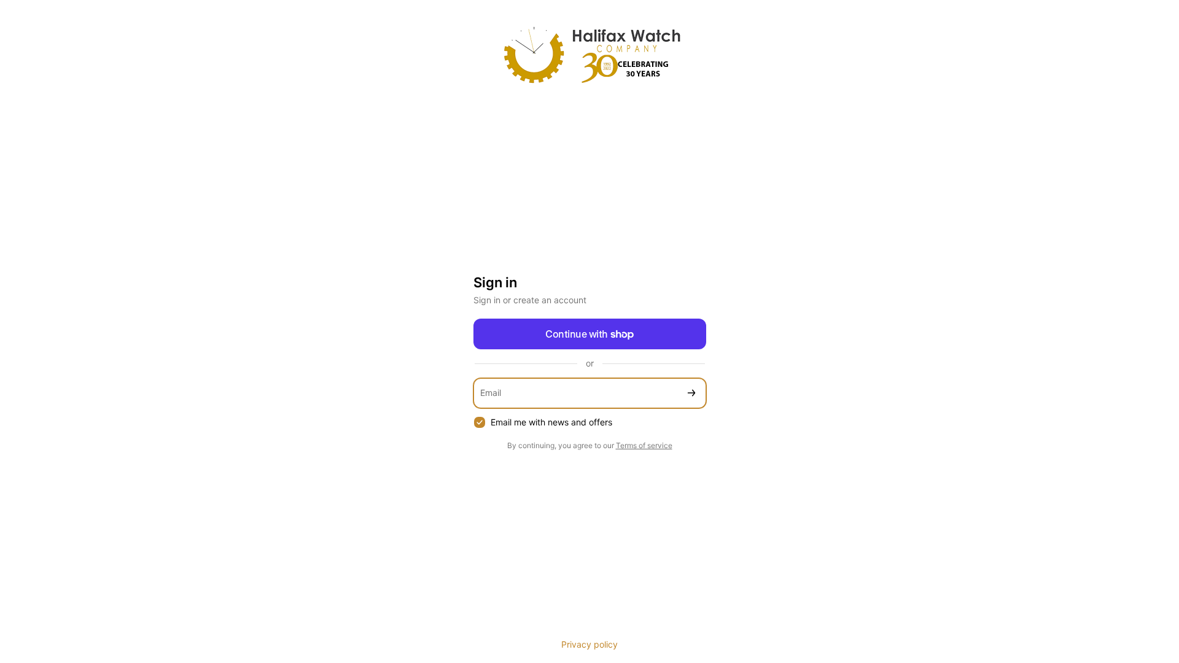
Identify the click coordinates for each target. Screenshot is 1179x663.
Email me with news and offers (551, 422)
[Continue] (691, 393)
